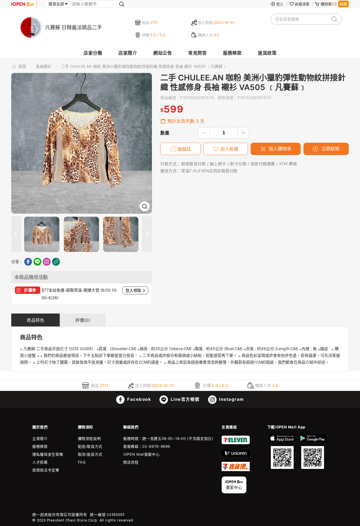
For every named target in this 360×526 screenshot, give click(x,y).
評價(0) (82, 320)
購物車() (329, 4)
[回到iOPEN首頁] (22, 4)
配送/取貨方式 (90, 446)
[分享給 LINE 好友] (37, 262)
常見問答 (197, 53)
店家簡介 (127, 53)
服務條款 (232, 53)
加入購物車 (279, 148)
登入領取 (133, 290)
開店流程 (131, 462)
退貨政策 (267, 53)
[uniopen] (236, 455)
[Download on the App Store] (282, 452)
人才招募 (40, 462)
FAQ (82, 462)
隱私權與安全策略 (47, 454)
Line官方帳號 (184, 399)
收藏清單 (302, 4)
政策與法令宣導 (45, 470)
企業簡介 (40, 438)
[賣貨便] (236, 469)
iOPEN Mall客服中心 (141, 454)
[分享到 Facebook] (28, 262)
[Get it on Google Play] (312, 452)
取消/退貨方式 (90, 454)
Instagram (231, 399)
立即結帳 (329, 148)
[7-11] (236, 443)
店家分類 (93, 53)
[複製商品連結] (56, 262)
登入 (280, 4)
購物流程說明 (89, 438)
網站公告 (162, 53)
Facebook (138, 399)
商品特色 (35, 320)
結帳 (343, 3)
